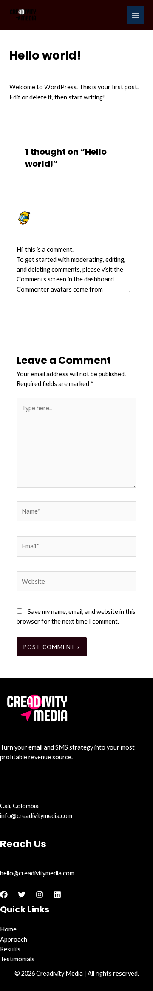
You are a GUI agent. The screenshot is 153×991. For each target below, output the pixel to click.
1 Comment (25, 71)
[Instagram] (39, 894)
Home (8, 929)
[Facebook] (4, 894)
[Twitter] (22, 894)
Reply (129, 310)
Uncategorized (65, 71)
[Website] (76, 582)
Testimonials (17, 959)
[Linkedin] (57, 894)
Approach (13, 939)
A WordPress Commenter (78, 214)
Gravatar (116, 289)
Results (10, 949)
